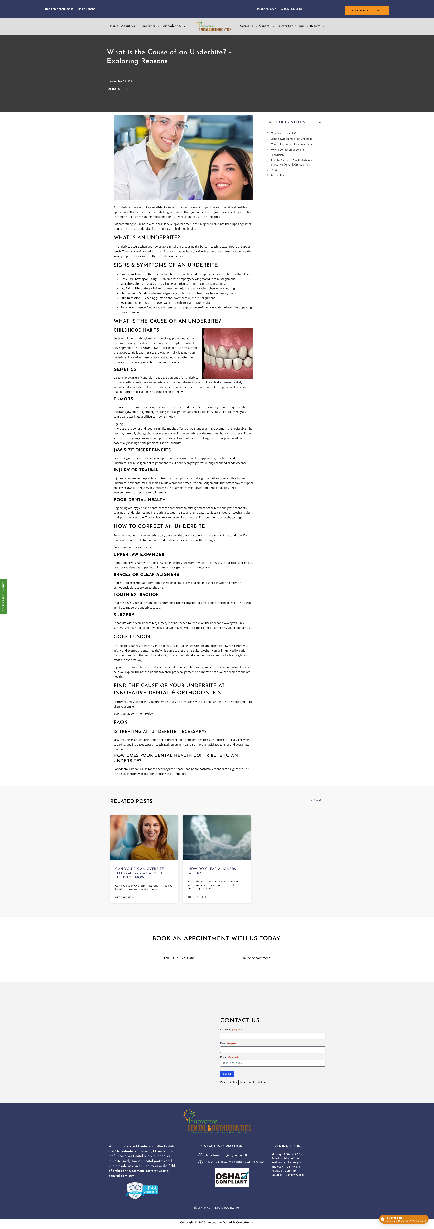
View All (317, 800)
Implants (148, 26)
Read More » (124, 897)
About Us (128, 26)
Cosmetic (246, 26)
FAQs (273, 170)
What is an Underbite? (283, 133)
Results (315, 26)
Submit (227, 1073)
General (265, 26)
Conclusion (277, 155)
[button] (320, 122)
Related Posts (278, 175)
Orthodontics (171, 26)
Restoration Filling (290, 26)
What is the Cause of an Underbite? (291, 144)
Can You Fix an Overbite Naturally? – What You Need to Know (139, 873)
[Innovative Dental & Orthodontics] (217, 1121)
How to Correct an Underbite (287, 149)
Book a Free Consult (3, 596)
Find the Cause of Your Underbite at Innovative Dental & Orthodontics (291, 162)
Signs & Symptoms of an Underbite (291, 138)
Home (114, 26)
